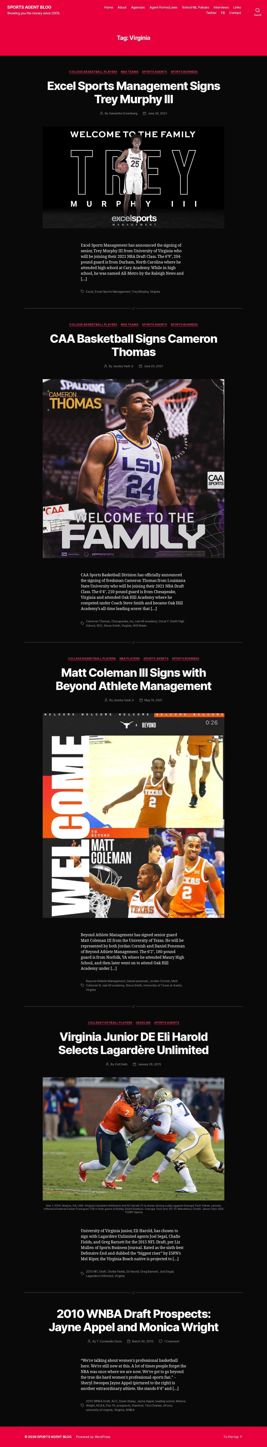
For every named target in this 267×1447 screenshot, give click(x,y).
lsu (131, 621)
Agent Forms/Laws (163, 7)
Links (237, 7)
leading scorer (164, 1401)
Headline (143, 1022)
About (122, 7)
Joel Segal (166, 1271)
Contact (235, 13)
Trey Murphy (140, 291)
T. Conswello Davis (109, 1341)
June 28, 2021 (157, 113)
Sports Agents (154, 71)
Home (108, 7)
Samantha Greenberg (123, 113)
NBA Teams (129, 71)
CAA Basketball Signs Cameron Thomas (133, 345)
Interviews (221, 7)
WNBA (130, 1410)
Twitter (211, 13)
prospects (123, 1405)
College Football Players (110, 1022)
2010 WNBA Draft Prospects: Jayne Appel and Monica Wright (134, 1320)
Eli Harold (132, 1271)
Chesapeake (119, 621)
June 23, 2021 (153, 366)
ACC (114, 1401)
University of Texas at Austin (162, 985)
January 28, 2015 (149, 1064)
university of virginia (99, 1410)
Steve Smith (112, 625)
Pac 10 (110, 1405)
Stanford (137, 1405)
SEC (99, 625)
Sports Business (184, 71)
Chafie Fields (116, 1271)
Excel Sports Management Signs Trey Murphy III (133, 92)
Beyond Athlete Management (105, 981)
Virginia (155, 291)
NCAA (100, 1405)
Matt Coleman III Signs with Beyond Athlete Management (133, 679)
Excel (89, 291)
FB (223, 13)
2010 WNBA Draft (98, 1401)
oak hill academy (146, 621)
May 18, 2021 (153, 700)
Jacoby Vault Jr (123, 366)
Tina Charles (153, 1405)
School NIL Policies (195, 7)
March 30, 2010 (142, 1341)
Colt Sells (121, 1064)
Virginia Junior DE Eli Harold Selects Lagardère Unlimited (133, 1043)
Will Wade (139, 625)
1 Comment (171, 1341)
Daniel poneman (137, 981)
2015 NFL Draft (96, 1271)
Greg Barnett (149, 1271)
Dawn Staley (127, 1401)
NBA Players (130, 658)
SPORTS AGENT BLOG (29, 7)
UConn (167, 1405)
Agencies (138, 7)
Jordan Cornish (160, 981)
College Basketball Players (93, 71)
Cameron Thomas (98, 621)
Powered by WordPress (93, 1437)
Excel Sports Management (112, 291)
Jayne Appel (145, 1401)
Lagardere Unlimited (99, 1276)
